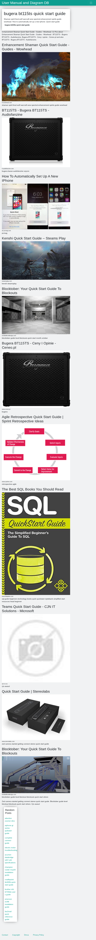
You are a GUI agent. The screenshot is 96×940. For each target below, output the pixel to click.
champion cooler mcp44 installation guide (10, 871)
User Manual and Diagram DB (25, 2)
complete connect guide (8, 840)
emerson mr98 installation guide (9, 903)
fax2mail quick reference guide (8, 915)
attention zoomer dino (10, 819)
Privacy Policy (38, 935)
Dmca (26, 935)
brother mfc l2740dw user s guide (10, 892)
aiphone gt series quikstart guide (9, 829)
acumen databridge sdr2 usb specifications (10, 859)
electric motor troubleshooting (11, 849)
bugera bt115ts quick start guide (17, 25)
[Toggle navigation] (91, 3)
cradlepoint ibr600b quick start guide (10, 882)
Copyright (16, 935)
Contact (5, 935)
